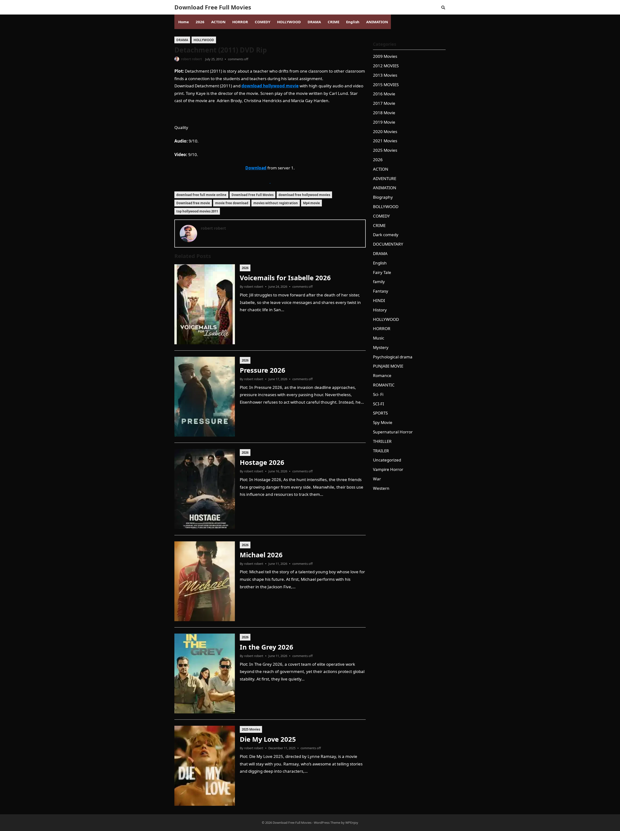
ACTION (380, 169)
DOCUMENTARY (388, 244)
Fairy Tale (382, 272)
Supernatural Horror (393, 432)
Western (381, 488)
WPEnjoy (351, 822)
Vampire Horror (388, 469)
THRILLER (382, 441)
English (380, 263)
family (379, 281)
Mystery (380, 347)
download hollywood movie (270, 86)
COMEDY (381, 216)
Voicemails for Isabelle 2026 (285, 277)
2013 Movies (385, 75)
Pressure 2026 (262, 370)
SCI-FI (378, 404)
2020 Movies (385, 131)
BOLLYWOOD (385, 206)
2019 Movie (384, 122)
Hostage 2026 (262, 462)
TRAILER (381, 450)
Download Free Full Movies (212, 7)
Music (378, 338)
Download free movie (193, 203)
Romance (382, 375)
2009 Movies (385, 56)
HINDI (379, 300)
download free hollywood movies (304, 195)
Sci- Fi (378, 394)
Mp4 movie (311, 203)
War (377, 479)
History (380, 310)
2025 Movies (251, 729)
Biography (383, 197)
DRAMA (182, 40)
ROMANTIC (384, 385)
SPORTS (380, 413)
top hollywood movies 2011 (197, 211)
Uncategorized (387, 460)
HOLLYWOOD (204, 40)
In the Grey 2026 (266, 646)
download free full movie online (201, 195)
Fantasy (380, 291)
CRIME (379, 225)
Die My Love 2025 (268, 739)
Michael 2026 (261, 554)
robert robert (191, 59)
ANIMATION (384, 187)
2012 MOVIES (386, 65)
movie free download (231, 203)
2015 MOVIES (386, 84)
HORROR (381, 328)
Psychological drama (392, 357)
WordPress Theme (327, 822)
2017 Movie (384, 103)
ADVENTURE (384, 178)
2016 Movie (384, 94)
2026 (245, 268)
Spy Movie (382, 422)
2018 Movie (384, 112)
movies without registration (275, 203)
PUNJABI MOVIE (388, 366)
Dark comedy (385, 234)
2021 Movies (385, 141)
